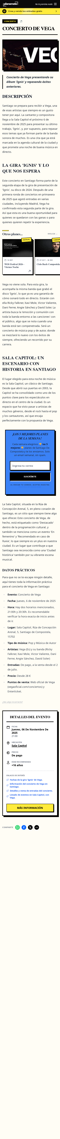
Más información (30, 808)
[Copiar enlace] (36, 827)
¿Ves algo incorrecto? (12, 702)
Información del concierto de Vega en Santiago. (28, 785)
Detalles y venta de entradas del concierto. (31, 790)
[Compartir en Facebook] (24, 827)
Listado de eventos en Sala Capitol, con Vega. (29, 796)
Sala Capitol (19, 745)
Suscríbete (30, 476)
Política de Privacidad (30, 487)
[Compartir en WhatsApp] (17, 827)
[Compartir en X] (30, 827)
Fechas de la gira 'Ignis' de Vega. (26, 779)
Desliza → (53, 234)
